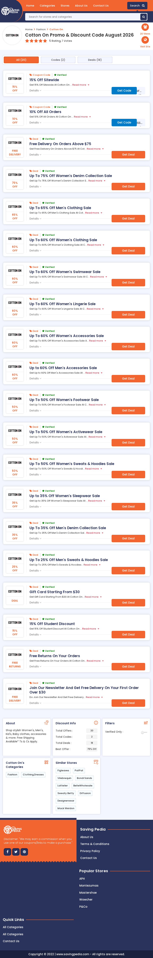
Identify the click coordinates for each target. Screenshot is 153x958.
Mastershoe (88, 893)
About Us (81, 5)
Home (30, 5)
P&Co (83, 907)
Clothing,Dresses (33, 774)
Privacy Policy (90, 851)
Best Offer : (76, 749)
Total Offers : (74, 730)
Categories (47, 5)
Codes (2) (58, 60)
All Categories (13, 927)
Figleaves (63, 770)
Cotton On (56, 29)
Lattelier (62, 785)
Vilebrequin (64, 778)
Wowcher (86, 899)
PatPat (79, 770)
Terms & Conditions (94, 844)
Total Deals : (74, 743)
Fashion (41, 29)
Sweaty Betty (65, 793)
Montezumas (89, 885)
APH (82, 879)
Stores (65, 5)
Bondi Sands (84, 778)
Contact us (88, 858)
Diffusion (85, 793)
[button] (145, 42)
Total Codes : (74, 737)
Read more (79, 85)
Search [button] (136, 5)
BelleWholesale (82, 785)
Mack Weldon (65, 808)
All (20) (21, 60)
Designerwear (65, 800)
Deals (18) (95, 60)
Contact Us (101, 5)
